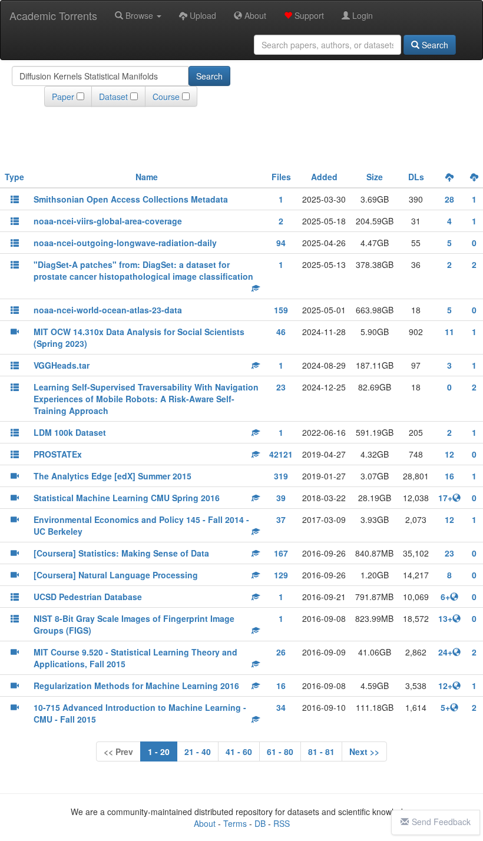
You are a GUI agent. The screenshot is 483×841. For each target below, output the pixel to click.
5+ (445, 707)
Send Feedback (441, 821)
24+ (445, 652)
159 (281, 310)
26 (281, 652)
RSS (281, 823)
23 (281, 387)
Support (308, 15)
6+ (445, 596)
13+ (445, 618)
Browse (139, 15)
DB (260, 823)
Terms (235, 823)
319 (281, 476)
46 (281, 331)
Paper (63, 96)
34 (281, 707)
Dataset (113, 96)
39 (281, 498)
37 (281, 519)
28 (449, 199)
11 (449, 331)
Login (361, 15)
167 (281, 553)
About (254, 15)
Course (166, 96)
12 (449, 454)
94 (281, 243)
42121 (281, 454)
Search (433, 45)
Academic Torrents (53, 15)
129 (281, 575)
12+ (445, 685)
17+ (445, 498)
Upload (201, 15)
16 (449, 476)
